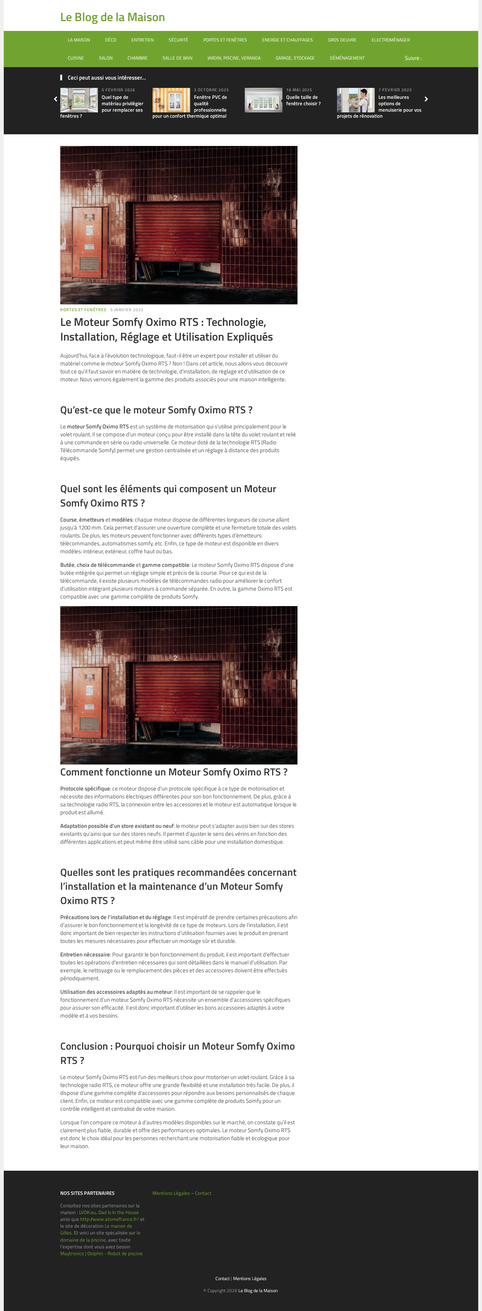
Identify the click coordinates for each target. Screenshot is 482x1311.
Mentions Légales (171, 1193)
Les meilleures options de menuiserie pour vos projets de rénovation (379, 106)
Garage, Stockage (295, 57)
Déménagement (347, 57)
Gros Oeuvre (342, 39)
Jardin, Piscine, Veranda (234, 57)
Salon (106, 57)
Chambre (138, 57)
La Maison (79, 39)
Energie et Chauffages (287, 39)
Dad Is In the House (118, 1212)
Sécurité (178, 39)
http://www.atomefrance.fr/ (109, 1219)
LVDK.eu (87, 1212)
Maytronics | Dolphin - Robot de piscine (101, 1253)
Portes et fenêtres (225, 39)
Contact (203, 1193)
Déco (110, 39)
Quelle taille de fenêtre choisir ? (303, 100)
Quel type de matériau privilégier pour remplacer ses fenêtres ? (101, 106)
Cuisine (76, 57)
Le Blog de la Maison (112, 17)
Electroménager (391, 39)
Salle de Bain (177, 57)
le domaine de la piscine (100, 1236)
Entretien (142, 39)
